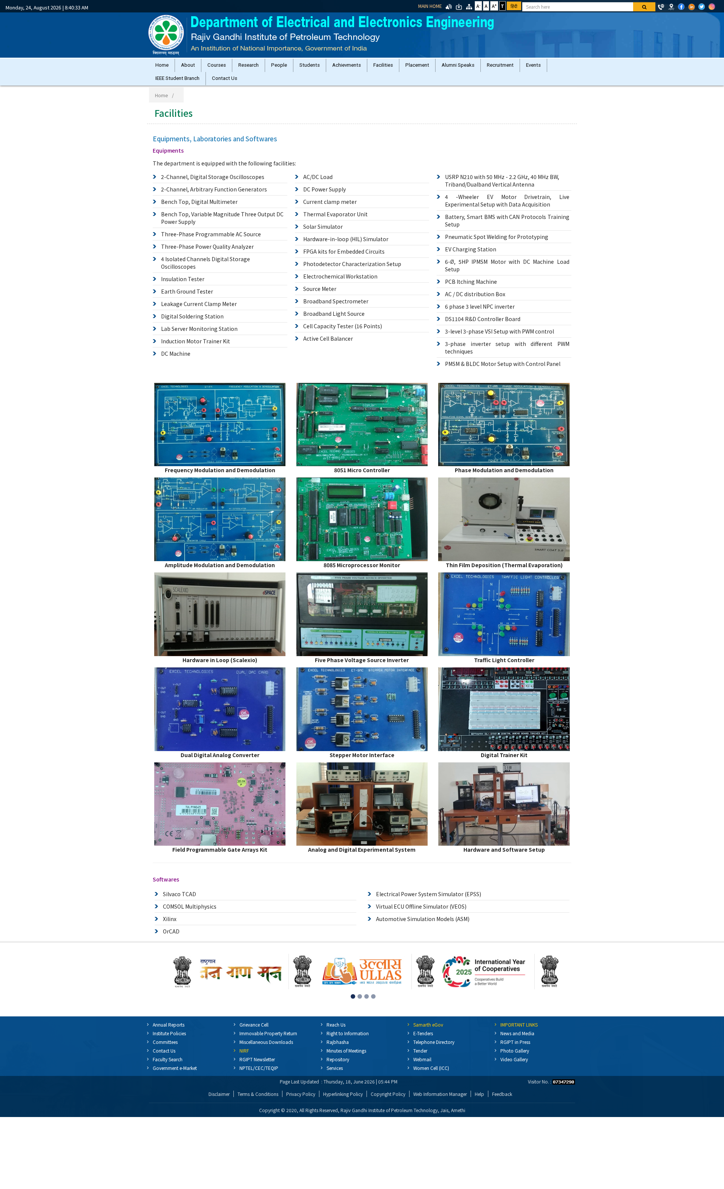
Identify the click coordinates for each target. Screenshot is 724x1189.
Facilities (406, 67)
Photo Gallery (514, 1058)
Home (163, 67)
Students (326, 67)
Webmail (422, 1067)
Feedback (502, 1101)
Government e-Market (175, 1075)
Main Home (430, 6)
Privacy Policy (300, 1101)
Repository (338, 1067)
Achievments (366, 67)
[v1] (644, 6)
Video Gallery (514, 1067)
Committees (165, 1049)
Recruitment (531, 67)
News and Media (517, 1041)
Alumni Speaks (486, 67)
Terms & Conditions (258, 1101)
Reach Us (336, 1032)
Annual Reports (168, 1032)
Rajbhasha (338, 1049)
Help (479, 1101)
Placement (443, 67)
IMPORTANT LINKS (519, 1032)
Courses (224, 67)
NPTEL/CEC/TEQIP (258, 1075)
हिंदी (514, 6)
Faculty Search (168, 1067)
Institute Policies (169, 1041)
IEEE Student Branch (209, 84)
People (293, 67)
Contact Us (259, 84)
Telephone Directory (433, 1049)
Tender (420, 1058)
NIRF (244, 1058)
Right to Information (348, 1041)
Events (164, 84)
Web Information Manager (440, 1101)
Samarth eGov (428, 1032)
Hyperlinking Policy (343, 1101)
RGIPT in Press (515, 1049)
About (192, 67)
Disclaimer (219, 1101)
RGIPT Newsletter (257, 1067)
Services (335, 1075)
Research (259, 67)
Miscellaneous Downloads (266, 1049)
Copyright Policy (388, 1101)
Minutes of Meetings (346, 1058)
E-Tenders (423, 1041)
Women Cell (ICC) (431, 1075)
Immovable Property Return (268, 1041)
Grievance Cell (253, 1032)
